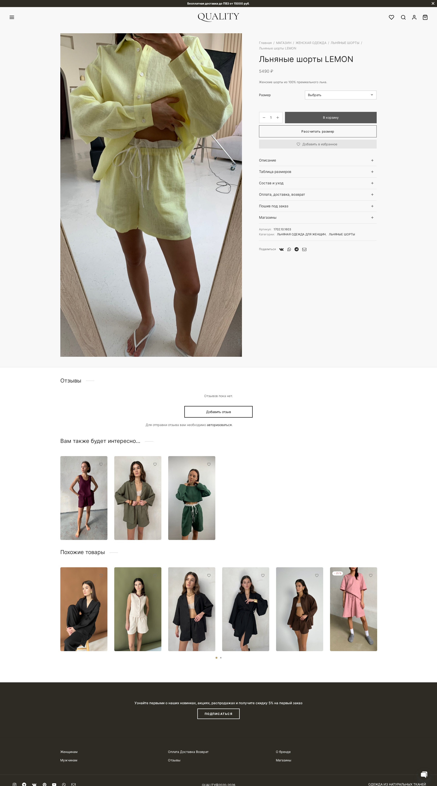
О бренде (283, 752)
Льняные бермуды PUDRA (351, 637)
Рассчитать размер (317, 131)
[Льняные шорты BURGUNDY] (83, 498)
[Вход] (414, 17)
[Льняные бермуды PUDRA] (353, 609)
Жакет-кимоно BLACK (78, 637)
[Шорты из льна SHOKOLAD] (299, 609)
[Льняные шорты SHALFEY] (137, 498)
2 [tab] (220, 657)
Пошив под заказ (273, 206)
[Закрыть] (433, 3)
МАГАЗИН (283, 43)
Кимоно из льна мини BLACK (245, 637)
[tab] (318, 160)
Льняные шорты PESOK (133, 637)
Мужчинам (68, 760)
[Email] (304, 249)
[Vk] (281, 249)
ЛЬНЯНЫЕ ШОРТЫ (345, 43)
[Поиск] (403, 17)
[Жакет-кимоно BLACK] (83, 609)
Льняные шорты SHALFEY (133, 526)
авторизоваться (219, 425)
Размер (265, 95)
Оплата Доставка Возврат (188, 752)
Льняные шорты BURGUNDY (79, 526)
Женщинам (69, 752)
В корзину (331, 117)
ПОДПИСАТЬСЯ (219, 714)
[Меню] (12, 17)
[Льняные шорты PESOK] (137, 609)
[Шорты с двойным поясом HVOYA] (191, 498)
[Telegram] (296, 249)
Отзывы (174, 760)
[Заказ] (425, 17)
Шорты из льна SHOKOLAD (294, 637)
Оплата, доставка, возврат (282, 194)
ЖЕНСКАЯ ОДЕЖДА (311, 43)
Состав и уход (271, 183)
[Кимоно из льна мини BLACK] (245, 609)
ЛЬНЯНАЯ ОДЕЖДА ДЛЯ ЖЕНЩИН (301, 234)
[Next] (378, 598)
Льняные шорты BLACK (187, 637)
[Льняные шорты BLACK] (191, 609)
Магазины (268, 217)
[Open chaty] (424, 774)
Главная (265, 43)
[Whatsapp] (289, 249)
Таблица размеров (275, 172)
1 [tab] (216, 658)
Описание (267, 160)
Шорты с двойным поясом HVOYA (189, 526)
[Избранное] (392, 17)
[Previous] (58, 598)
